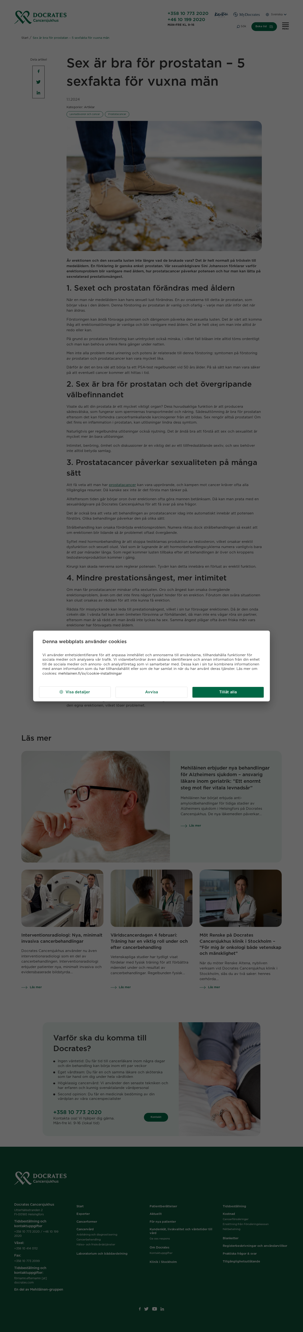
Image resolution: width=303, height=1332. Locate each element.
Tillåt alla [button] (228, 692)
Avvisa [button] (151, 692)
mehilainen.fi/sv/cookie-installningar (90, 673)
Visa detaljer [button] (78, 692)
